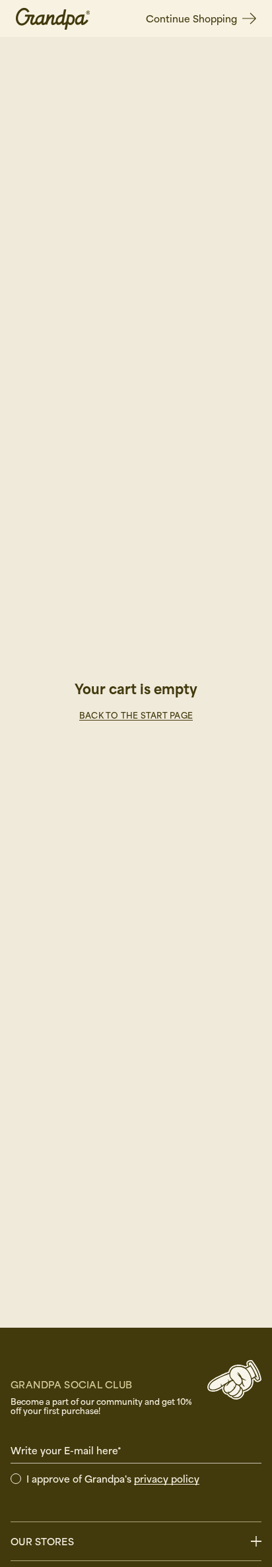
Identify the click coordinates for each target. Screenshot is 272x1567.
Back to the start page (136, 715)
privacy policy (166, 1478)
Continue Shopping (191, 18)
